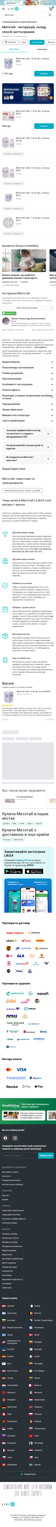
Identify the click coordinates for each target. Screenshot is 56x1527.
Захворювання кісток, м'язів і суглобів (22, 490)
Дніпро (6, 823)
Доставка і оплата (10, 1172)
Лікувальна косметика (12, 1246)
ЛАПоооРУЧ (7, 1271)
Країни (5, 1199)
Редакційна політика (11, 1215)
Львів (21, 823)
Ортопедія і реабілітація (12, 1259)
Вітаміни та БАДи (10, 1242)
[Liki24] (8, 1504)
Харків (39, 823)
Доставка (14, 49)
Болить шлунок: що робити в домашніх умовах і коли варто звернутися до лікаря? (19, 277)
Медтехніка (7, 1255)
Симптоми (6, 1288)
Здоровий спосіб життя (12, 1279)
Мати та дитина (9, 1263)
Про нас (5, 1195)
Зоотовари (7, 1275)
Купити (44, 73)
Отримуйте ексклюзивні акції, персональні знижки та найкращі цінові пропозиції (24, 1147)
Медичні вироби (9, 1250)
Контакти (6, 1176)
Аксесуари (6, 1283)
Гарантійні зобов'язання (13, 1210)
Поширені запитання (11, 1180)
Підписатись (46, 1155)
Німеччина (18, 840)
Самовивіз (42, 49)
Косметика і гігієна (10, 1238)
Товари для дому (9, 1267)
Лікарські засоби (9, 1234)
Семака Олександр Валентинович (28, 318)
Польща (6, 840)
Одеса (30, 823)
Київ (14, 823)
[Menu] (3, 9)
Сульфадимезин (24, 796)
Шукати (50, 15)
